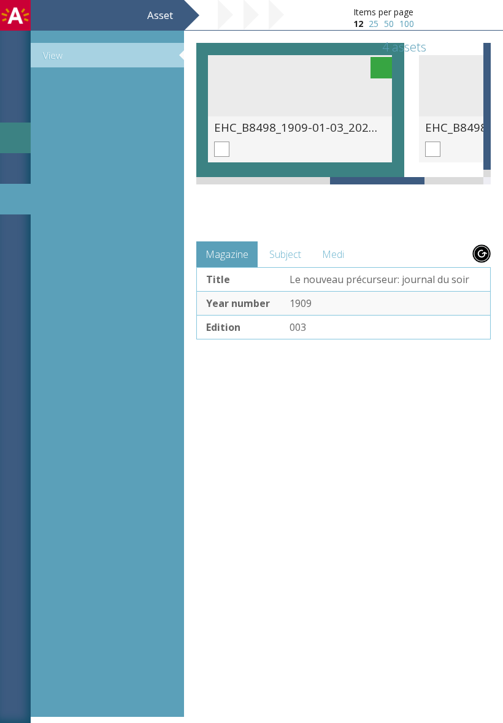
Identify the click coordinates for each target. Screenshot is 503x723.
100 (406, 23)
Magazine (226, 254)
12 (358, 23)
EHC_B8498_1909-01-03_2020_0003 (310, 127)
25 (373, 23)
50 (389, 23)
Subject (285, 254)
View (53, 55)
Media (336, 254)
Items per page (383, 12)
